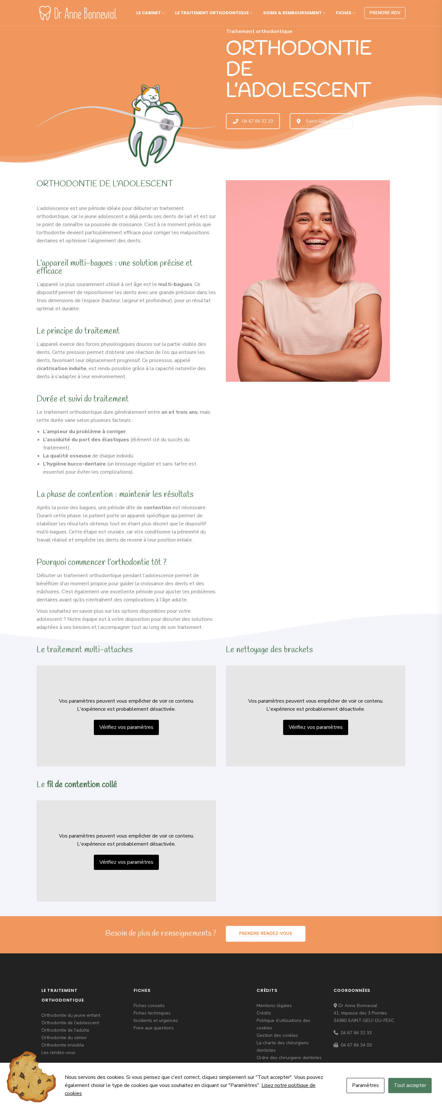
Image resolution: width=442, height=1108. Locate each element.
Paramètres (365, 1085)
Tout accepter (410, 1085)
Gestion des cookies (277, 1035)
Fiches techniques (152, 1013)
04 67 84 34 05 (355, 1045)
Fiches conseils (149, 1006)
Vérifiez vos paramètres (126, 727)
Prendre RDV (385, 13)
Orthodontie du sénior (64, 1038)
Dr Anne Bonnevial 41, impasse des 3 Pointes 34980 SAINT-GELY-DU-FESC (364, 1013)
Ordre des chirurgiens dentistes (289, 1058)
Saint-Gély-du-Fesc (326, 121)
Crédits (264, 1013)
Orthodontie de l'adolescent (70, 1023)
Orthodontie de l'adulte (65, 1030)
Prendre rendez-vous (265, 934)
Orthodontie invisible (62, 1045)
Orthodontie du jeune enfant (70, 1015)
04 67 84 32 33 (257, 121)
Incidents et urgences (156, 1020)
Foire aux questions (154, 1028)
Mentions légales (274, 1006)
